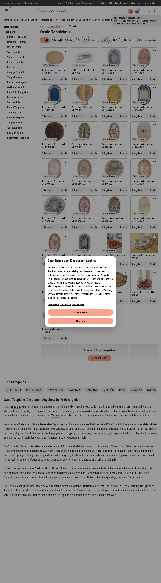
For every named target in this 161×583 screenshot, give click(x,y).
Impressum (65, 304)
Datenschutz (53, 304)
